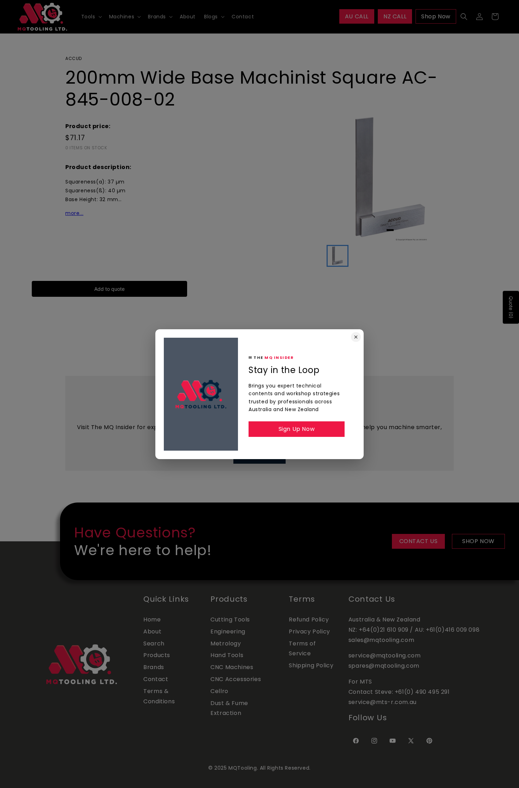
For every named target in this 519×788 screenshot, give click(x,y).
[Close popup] (356, 337)
